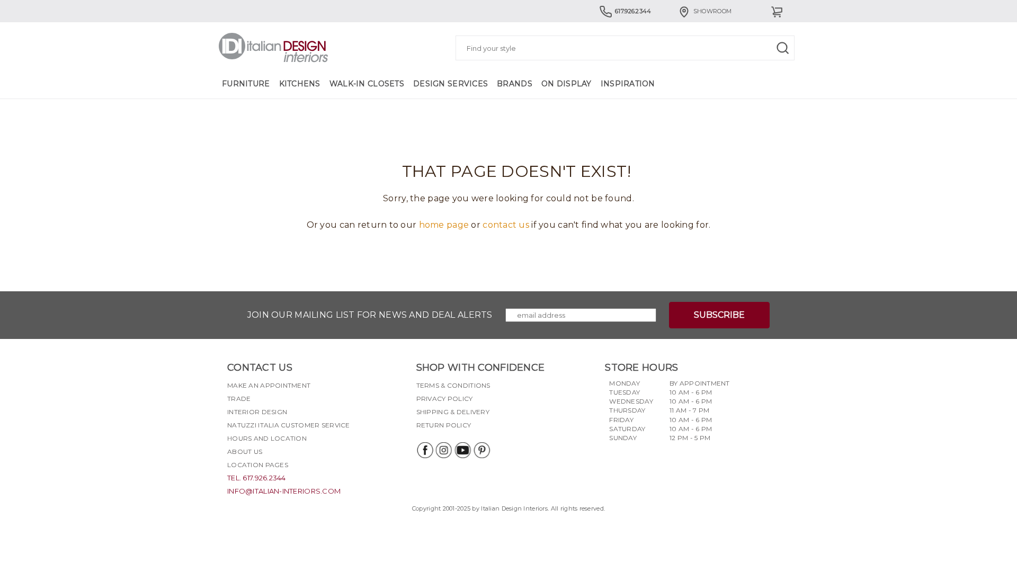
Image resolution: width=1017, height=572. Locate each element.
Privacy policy (444, 399)
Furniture (246, 83)
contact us (506, 225)
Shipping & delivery (452, 412)
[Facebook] (424, 450)
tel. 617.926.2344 (256, 477)
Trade (239, 399)
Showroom (712, 11)
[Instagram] (443, 450)
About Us (244, 451)
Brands (514, 83)
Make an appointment (268, 385)
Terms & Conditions (453, 385)
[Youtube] (462, 450)
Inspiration (628, 83)
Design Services (450, 83)
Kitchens (299, 83)
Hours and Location (267, 438)
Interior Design (257, 412)
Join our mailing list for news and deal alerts (370, 315)
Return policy (443, 425)
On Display (566, 83)
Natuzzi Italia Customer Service (288, 425)
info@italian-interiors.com (284, 491)
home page (444, 225)
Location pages (257, 465)
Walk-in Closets (366, 83)
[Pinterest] (481, 450)
